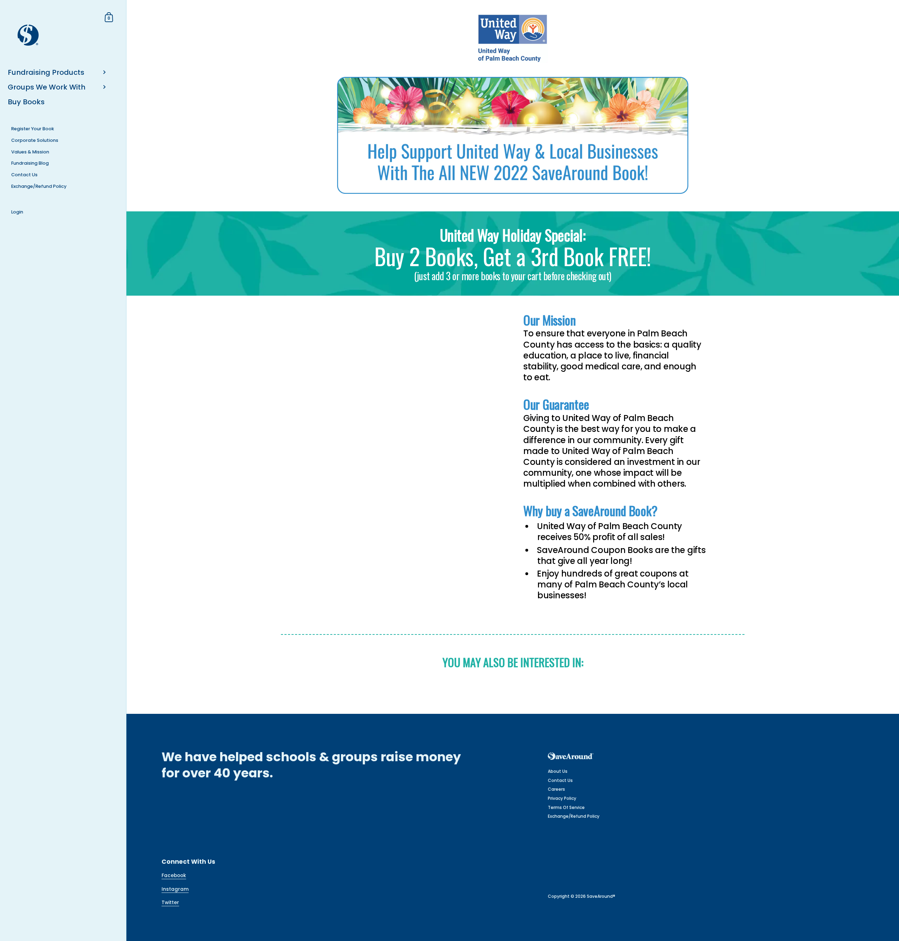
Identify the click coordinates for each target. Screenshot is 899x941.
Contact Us (560, 780)
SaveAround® (601, 896)
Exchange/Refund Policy (573, 816)
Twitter (170, 902)
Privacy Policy (562, 798)
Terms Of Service (566, 807)
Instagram (175, 889)
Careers (556, 789)
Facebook (174, 875)
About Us (557, 771)
